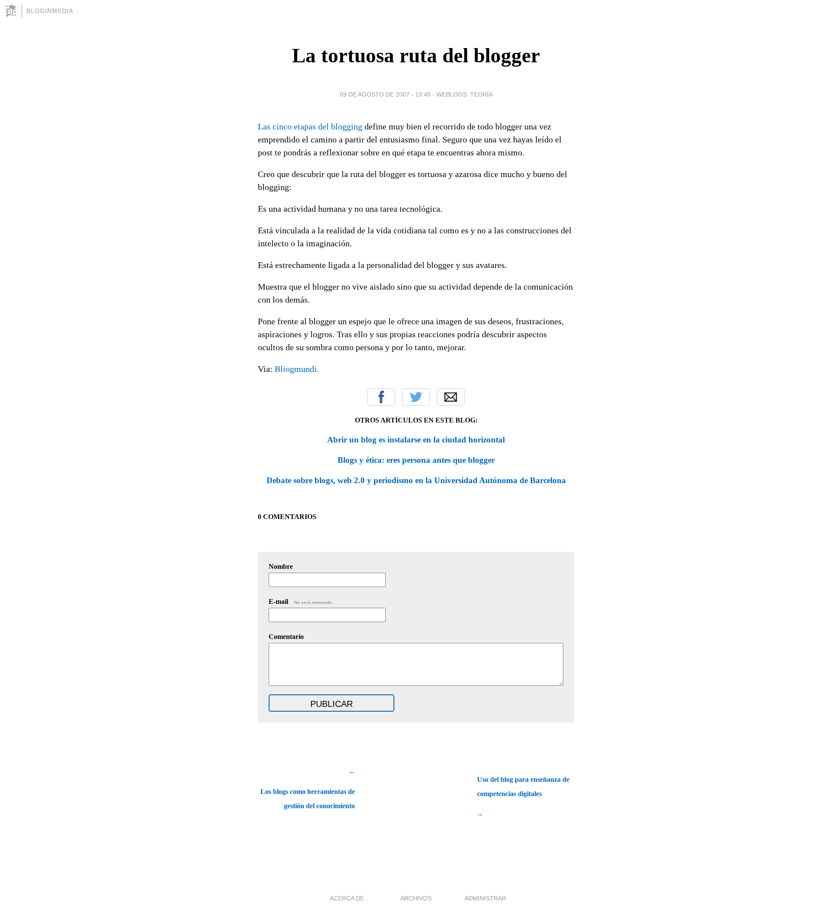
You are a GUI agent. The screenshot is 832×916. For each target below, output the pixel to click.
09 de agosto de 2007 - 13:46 (385, 94)
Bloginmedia (49, 10)
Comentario (286, 636)
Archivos (416, 898)
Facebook (381, 397)
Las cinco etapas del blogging (310, 126)
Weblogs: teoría (464, 94)
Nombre (281, 566)
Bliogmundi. (297, 369)
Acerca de (347, 898)
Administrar (485, 898)
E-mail (301, 601)
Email (451, 397)
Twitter (416, 397)
